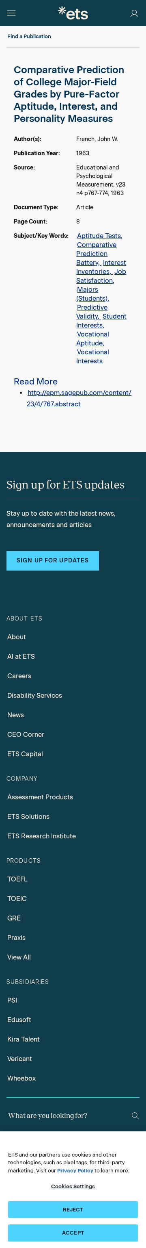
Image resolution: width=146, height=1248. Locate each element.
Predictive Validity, (91, 312)
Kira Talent (23, 1039)
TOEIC (17, 899)
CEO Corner (25, 734)
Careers (19, 676)
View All (19, 957)
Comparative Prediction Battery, (96, 254)
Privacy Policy (75, 1171)
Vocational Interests (92, 356)
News (15, 715)
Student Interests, (101, 321)
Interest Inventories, (101, 267)
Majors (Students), (92, 294)
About (16, 637)
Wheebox (21, 1078)
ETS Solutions (28, 816)
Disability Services (34, 695)
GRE (14, 918)
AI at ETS (21, 656)
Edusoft (19, 1020)
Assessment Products (40, 797)
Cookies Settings (73, 1186)
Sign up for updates (53, 560)
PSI (12, 1000)
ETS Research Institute (41, 836)
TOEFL (17, 879)
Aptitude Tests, (99, 236)
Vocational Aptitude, (92, 338)
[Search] (135, 1115)
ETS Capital (25, 754)
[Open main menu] (11, 13)
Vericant (19, 1059)
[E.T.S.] (73, 12)
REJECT (73, 1210)
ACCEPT (73, 1233)
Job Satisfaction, (101, 276)
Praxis (16, 938)
